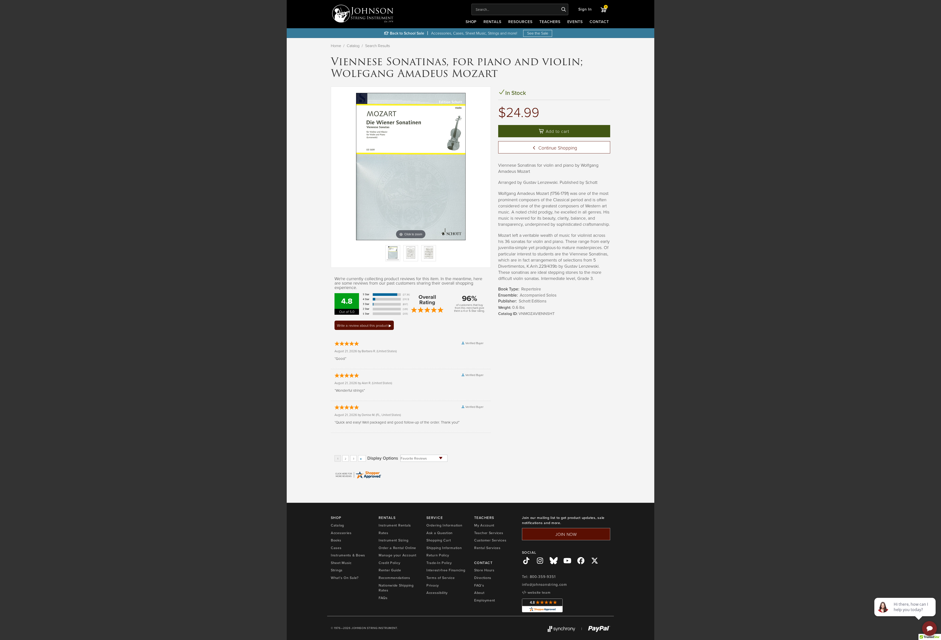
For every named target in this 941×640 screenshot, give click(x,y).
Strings (337, 570)
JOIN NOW (566, 534)
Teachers (549, 22)
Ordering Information (444, 525)
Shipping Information (444, 548)
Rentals (492, 22)
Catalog (353, 45)
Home (336, 45)
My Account (484, 525)
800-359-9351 (543, 576)
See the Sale (537, 33)
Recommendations (394, 577)
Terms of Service (440, 577)
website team (538, 592)
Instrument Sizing (393, 540)
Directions (482, 577)
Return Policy (437, 555)
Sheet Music (341, 562)
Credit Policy (389, 562)
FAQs (383, 598)
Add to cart (556, 131)
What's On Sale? (345, 577)
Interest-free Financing (445, 570)
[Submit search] (564, 9)
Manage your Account (397, 555)
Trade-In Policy (439, 562)
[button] (585, 9)
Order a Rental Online (397, 548)
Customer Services (490, 540)
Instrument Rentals (395, 525)
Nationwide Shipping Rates (396, 588)
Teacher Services (488, 533)
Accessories (341, 533)
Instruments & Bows (348, 555)
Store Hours (484, 570)
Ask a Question (439, 533)
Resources (520, 22)
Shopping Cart (438, 540)
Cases (336, 548)
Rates (383, 533)
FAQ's (479, 585)
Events (575, 22)
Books (336, 540)
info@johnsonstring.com (544, 584)
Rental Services (487, 548)
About (479, 592)
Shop (471, 22)
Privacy (432, 585)
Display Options (382, 458)
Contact (599, 22)
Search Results (377, 45)
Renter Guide (390, 570)
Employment (484, 600)
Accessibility (436, 592)
